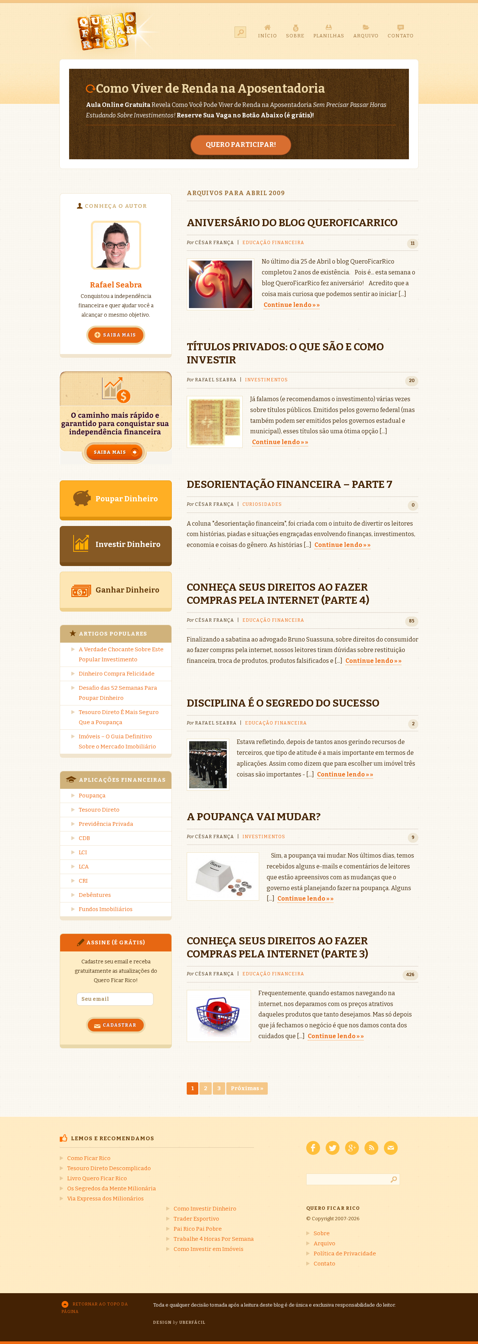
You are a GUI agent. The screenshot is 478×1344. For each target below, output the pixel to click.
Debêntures (95, 895)
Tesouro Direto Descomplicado (109, 1168)
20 (412, 380)
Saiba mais (119, 335)
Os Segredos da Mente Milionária (111, 1188)
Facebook (313, 1148)
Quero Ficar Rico (111, 31)
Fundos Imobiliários (106, 909)
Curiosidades (262, 504)
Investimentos (266, 379)
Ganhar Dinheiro (127, 589)
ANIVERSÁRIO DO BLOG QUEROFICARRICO (292, 222)
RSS (371, 1148)
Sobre (322, 1233)
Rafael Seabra (116, 284)
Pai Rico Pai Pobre (198, 1228)
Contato (324, 1263)
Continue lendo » (290, 304)
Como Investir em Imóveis (208, 1249)
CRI (83, 880)
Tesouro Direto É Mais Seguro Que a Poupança (119, 717)
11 (413, 243)
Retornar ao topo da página (95, 1308)
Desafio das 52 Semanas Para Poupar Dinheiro (118, 693)
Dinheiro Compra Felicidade (117, 673)
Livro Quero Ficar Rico (97, 1178)
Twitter (332, 1148)
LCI (83, 852)
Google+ (352, 1148)
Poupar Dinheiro (127, 498)
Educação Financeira (273, 242)
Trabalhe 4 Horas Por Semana (214, 1239)
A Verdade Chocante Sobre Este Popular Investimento (121, 654)
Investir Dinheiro (128, 544)
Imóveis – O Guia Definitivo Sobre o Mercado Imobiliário (117, 741)
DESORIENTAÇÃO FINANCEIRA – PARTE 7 (289, 484)
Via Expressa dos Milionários (105, 1198)
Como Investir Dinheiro (205, 1208)
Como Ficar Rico (89, 1158)
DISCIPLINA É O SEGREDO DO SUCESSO (283, 703)
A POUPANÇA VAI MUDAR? (254, 817)
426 (410, 974)
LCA (84, 866)
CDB (84, 838)
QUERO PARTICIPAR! (241, 145)
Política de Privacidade (345, 1253)
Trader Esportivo (196, 1218)
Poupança (92, 795)
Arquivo (324, 1243)
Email (391, 1148)
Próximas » (247, 1088)
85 (412, 621)
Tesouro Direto (99, 809)
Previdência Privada (106, 824)
